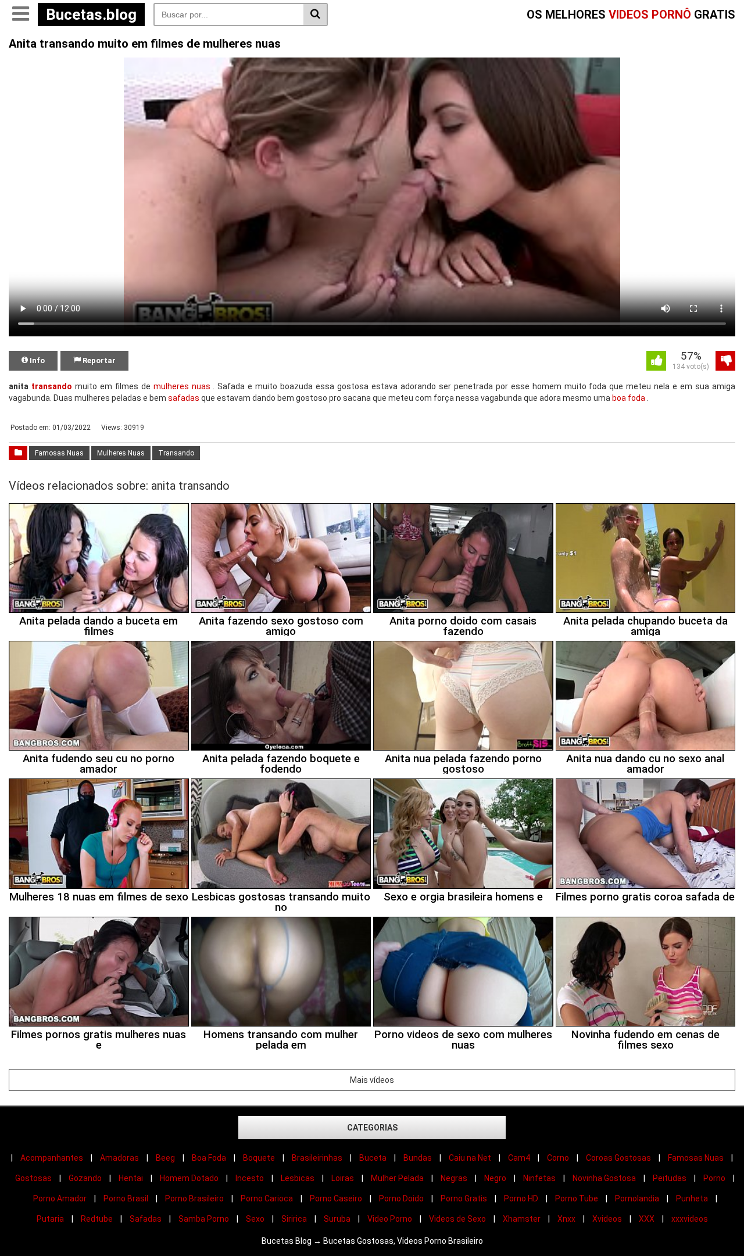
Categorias (372, 1127)
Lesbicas (297, 1178)
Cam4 (519, 1157)
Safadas (146, 1218)
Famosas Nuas (59, 453)
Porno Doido (401, 1198)
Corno (558, 1157)
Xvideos (607, 1218)
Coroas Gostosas (618, 1157)
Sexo (255, 1218)
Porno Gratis (464, 1198)
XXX (646, 1218)
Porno (714, 1178)
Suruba (337, 1218)
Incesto (249, 1178)
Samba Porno (203, 1218)
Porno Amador (60, 1198)
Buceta (373, 1157)
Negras (454, 1178)
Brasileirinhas (317, 1157)
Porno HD (521, 1198)
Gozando (85, 1178)
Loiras (342, 1178)
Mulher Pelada (397, 1178)
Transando (176, 453)
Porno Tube (576, 1198)
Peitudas (669, 1178)
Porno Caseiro (336, 1198)
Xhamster (522, 1218)
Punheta (692, 1198)
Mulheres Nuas (121, 453)
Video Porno (389, 1218)
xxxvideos (689, 1218)
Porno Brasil (125, 1198)
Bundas (417, 1157)
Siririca (294, 1218)
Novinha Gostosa (604, 1178)
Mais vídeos (372, 1080)
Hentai (131, 1178)
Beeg (165, 1157)
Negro (495, 1178)
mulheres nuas (181, 386)
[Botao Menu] (20, 14)
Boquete (259, 1157)
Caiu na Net (470, 1157)
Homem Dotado (189, 1178)
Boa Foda (209, 1157)
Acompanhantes (51, 1157)
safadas (183, 398)
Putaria (50, 1218)
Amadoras (119, 1157)
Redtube (97, 1218)
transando (51, 386)
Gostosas (33, 1178)
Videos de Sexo (457, 1218)
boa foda (628, 398)
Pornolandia (637, 1198)
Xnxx (566, 1218)
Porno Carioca (267, 1198)
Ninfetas (539, 1178)
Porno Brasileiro (194, 1198)
